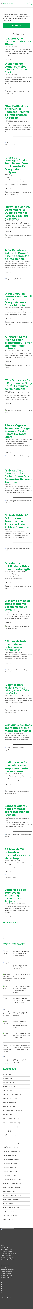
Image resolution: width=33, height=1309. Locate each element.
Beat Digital (4, 1267)
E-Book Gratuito (5, 1247)
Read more (8, 59)
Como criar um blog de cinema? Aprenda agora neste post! (20, 1060)
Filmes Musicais (17, 486)
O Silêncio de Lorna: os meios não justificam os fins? (16, 68)
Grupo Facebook (6, 1255)
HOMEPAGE (16, 25)
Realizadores (27, 307)
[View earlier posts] (26, 34)
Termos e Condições (7, 1258)
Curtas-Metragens (10, 1123)
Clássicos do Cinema (11, 1110)
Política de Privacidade (7, 1260)
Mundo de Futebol (6, 1277)
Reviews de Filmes (26, 351)
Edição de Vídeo (9, 1135)
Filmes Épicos (8, 1167)
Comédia (24, 1010)
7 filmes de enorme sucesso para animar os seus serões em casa (21, 1049)
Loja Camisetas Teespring (8, 1253)
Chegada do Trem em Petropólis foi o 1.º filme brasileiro (20, 1025)
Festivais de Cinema (18, 307)
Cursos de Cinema (9, 1119)
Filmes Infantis (9, 1171)
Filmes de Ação (19, 818)
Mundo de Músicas (6, 1271)
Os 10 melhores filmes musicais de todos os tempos (19, 990)
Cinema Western (9, 1106)
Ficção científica (11, 818)
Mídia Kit (3, 1245)
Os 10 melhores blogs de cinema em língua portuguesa (20, 966)
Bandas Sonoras (9, 1086)
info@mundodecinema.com (9, 1298)
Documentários (9, 1127)
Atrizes (15, 221)
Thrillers (6, 1219)
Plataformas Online (6, 1251)
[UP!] (16, 1307)
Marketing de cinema (11, 1187)
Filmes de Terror (17, 351)
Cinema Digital (8, 1098)
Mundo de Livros (6, 1273)
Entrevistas (7, 1139)
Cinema (15, 46)
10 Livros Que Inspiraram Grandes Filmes (18, 41)
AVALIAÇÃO (10, 121)
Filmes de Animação (10, 1159)
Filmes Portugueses (10, 1179)
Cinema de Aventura (10, 1094)
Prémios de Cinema (18, 121)
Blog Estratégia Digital (7, 1269)
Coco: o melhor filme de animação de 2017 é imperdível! (20, 1013)
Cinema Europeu (9, 1102)
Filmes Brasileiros (10, 1151)
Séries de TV (7, 1211)
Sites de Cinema (9, 1215)
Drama (23, 1045)
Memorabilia (7, 1191)
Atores (5, 1074)
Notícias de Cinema (27, 439)
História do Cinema (20, 1021)
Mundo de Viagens (6, 1275)
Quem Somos (5, 1265)
